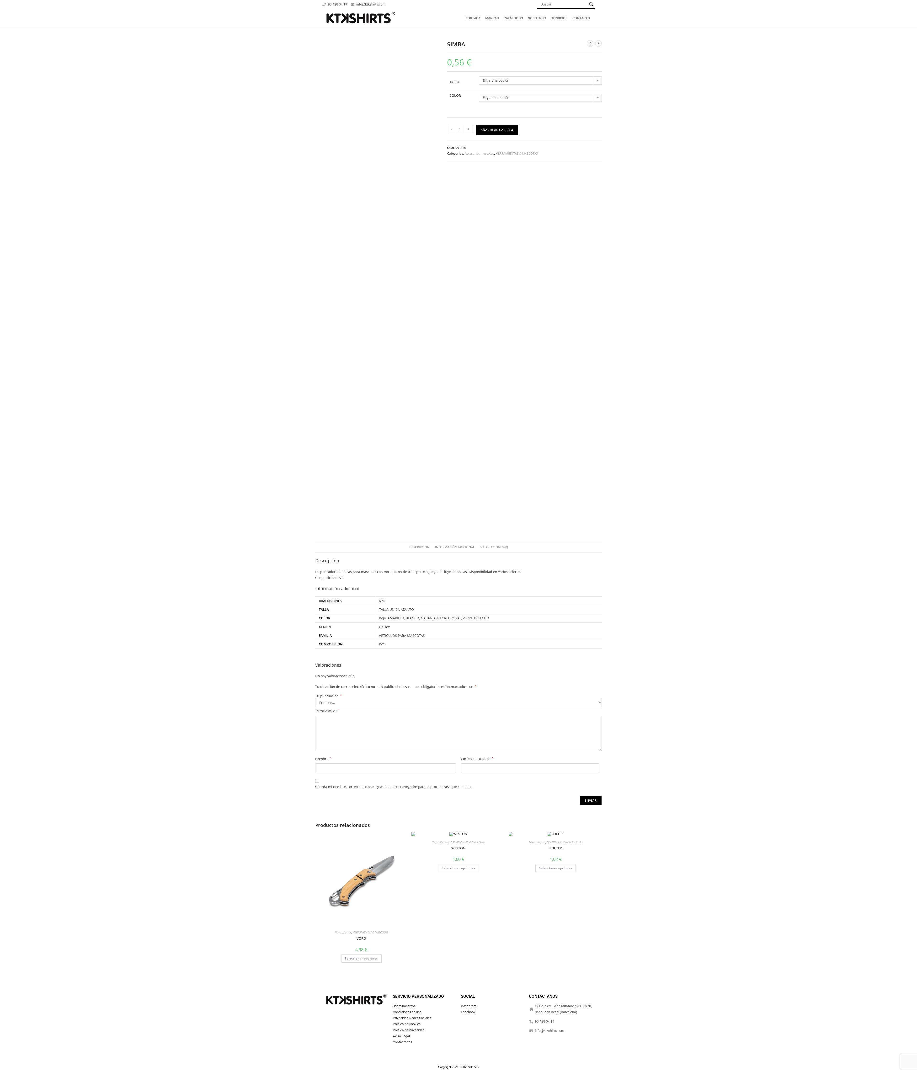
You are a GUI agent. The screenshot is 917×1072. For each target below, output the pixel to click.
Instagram (468, 1006)
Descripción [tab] (419, 547)
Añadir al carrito (497, 130)
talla (454, 82)
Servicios (559, 18)
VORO (361, 938)
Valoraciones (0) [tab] (494, 547)
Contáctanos (402, 1042)
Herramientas (343, 932)
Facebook (468, 1012)
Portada (472, 18)
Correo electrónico (477, 758)
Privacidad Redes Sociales (412, 1018)
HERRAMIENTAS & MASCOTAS (517, 153)
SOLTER (555, 848)
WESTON (458, 848)
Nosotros (537, 18)
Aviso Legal (401, 1036)
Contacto (581, 18)
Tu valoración (327, 710)
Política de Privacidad (409, 1030)
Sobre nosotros (404, 1006)
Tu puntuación (328, 696)
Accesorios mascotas (479, 153)
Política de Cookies (407, 1024)
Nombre (323, 758)
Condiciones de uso (407, 1012)
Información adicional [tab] (455, 547)
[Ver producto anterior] (590, 43)
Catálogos (513, 18)
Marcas (492, 18)
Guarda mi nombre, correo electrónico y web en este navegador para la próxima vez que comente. (394, 786)
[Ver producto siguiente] (598, 43)
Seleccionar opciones (361, 958)
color (455, 95)
